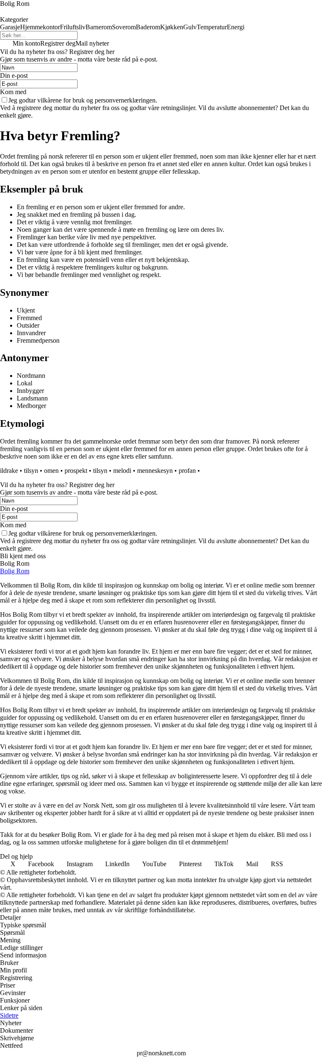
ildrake (9, 470)
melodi (122, 470)
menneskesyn (155, 470)
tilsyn (31, 470)
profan (187, 470)
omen (51, 470)
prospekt (76, 470)
